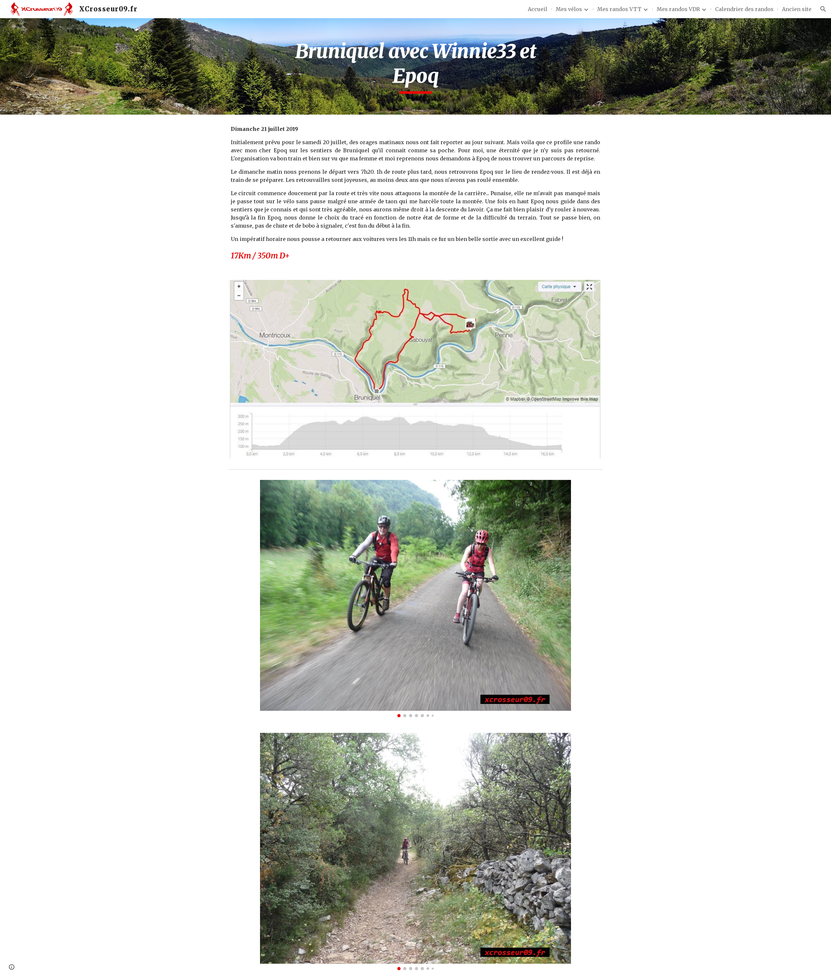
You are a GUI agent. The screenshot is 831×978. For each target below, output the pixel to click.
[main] (415, 66)
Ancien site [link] (797, 9)
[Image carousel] (415, 598)
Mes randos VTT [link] (619, 9)
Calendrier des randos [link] (744, 9)
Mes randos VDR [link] (678, 9)
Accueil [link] (537, 9)
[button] (823, 9)
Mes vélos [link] (569, 9)
